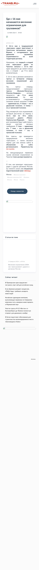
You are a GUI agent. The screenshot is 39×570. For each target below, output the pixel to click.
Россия (16, 179)
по (7, 149)
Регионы (10, 179)
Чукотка (22, 179)
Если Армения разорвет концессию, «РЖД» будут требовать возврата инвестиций (17, 291)
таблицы (27, 171)
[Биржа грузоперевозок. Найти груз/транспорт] (10, 4)
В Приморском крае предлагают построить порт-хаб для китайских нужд (19, 284)
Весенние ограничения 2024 (15, 177)
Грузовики (26, 177)
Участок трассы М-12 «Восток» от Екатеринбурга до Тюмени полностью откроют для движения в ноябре (18, 311)
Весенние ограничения (19, 174)
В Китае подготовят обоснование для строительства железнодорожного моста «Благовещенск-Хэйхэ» (19, 319)
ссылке (11, 149)
